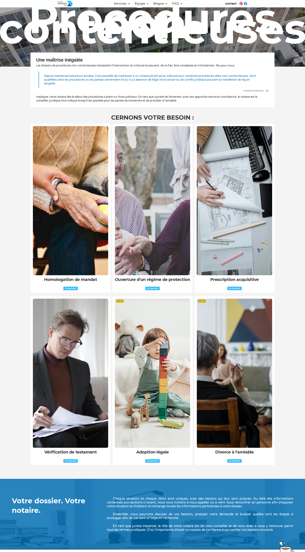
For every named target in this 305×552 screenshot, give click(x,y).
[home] (65, 3)
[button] (122, 3)
